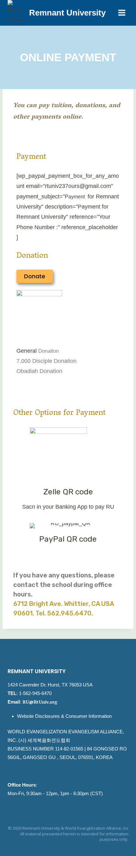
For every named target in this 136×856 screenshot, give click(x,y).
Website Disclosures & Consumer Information (64, 716)
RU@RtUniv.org (39, 702)
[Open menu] (121, 13)
